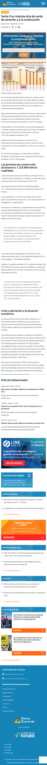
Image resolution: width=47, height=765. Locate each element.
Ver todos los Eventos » (12, 601)
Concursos (5, 704)
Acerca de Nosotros (9, 689)
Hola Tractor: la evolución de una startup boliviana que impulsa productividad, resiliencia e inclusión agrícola (28, 617)
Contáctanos (6, 696)
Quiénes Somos (7, 693)
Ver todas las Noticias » (12, 514)
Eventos (5, 707)
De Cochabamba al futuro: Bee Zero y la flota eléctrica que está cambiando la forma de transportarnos (28, 639)
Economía (5, 12)
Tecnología (7, 744)
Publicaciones (8, 753)
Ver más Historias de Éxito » (11, 660)
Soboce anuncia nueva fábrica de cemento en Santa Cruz (22, 423)
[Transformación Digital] (17, 480)
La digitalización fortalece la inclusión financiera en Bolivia (24, 508)
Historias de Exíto (8, 711)
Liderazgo (7, 750)
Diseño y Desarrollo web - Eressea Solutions (23, 763)
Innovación (8, 747)
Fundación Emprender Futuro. (31, 759)
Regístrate (8, 537)
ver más (17, 630)
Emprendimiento (8, 700)
